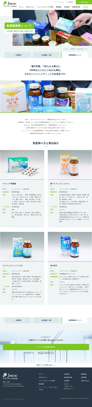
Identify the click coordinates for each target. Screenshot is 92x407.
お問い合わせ (85, 380)
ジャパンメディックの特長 (45, 7)
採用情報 (70, 2)
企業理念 (66, 384)
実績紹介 (41, 389)
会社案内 (85, 7)
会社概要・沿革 (68, 386)
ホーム (21, 7)
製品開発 (58, 7)
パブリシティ (60, 2)
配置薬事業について (69, 388)
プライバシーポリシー (18, 399)
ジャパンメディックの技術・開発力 (48, 387)
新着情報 (83, 374)
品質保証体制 (76, 7)
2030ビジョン (30, 7)
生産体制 (67, 7)
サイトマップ (7, 399)
